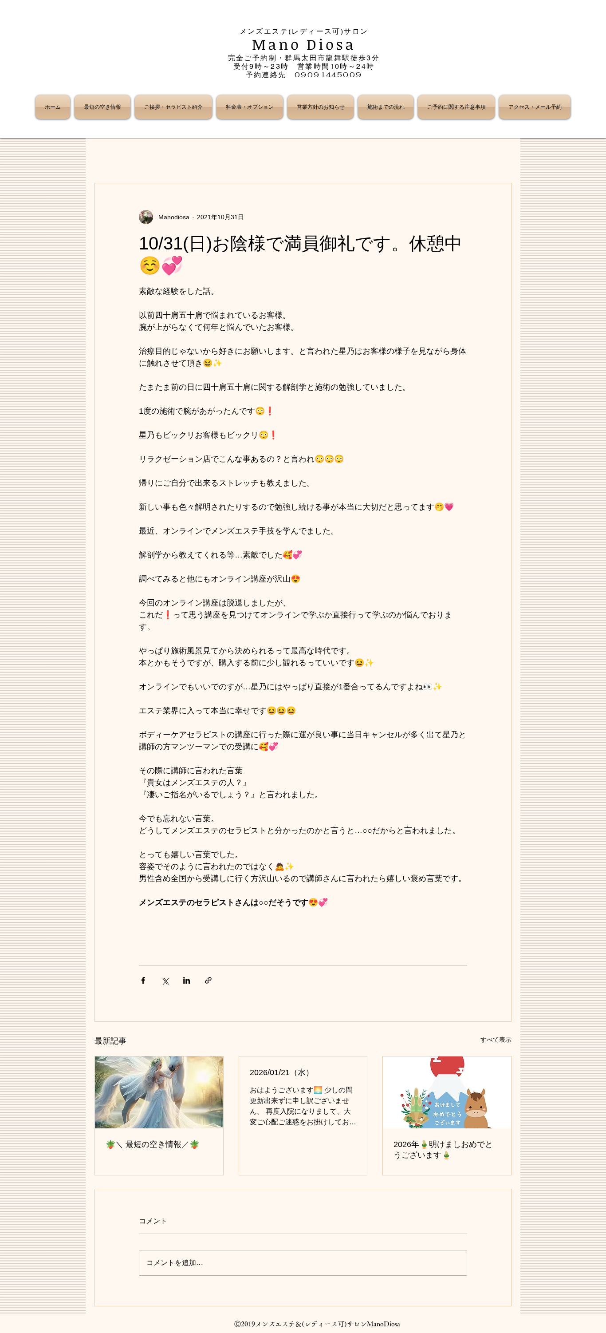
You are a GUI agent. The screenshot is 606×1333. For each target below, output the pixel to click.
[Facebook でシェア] (143, 980)
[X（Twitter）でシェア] (165, 980)
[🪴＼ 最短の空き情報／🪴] (159, 1092)
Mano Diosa (304, 44)
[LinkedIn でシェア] (186, 980)
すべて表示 (496, 1039)
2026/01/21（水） (282, 1072)
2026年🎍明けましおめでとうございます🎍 (443, 1149)
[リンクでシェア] (208, 980)
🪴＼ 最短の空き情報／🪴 (152, 1144)
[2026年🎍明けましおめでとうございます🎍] (447, 1092)
